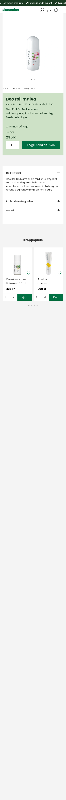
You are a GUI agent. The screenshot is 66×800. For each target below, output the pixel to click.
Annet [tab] (10, 210)
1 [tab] (31, 79)
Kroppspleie (29, 88)
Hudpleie (16, 88)
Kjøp (24, 297)
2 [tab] (34, 79)
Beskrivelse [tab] (13, 173)
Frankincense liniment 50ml (16, 281)
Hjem (5, 88)
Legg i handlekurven (41, 145)
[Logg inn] (49, 9)
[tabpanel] (33, 43)
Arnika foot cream (46, 281)
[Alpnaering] (11, 10)
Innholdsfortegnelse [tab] (19, 201)
